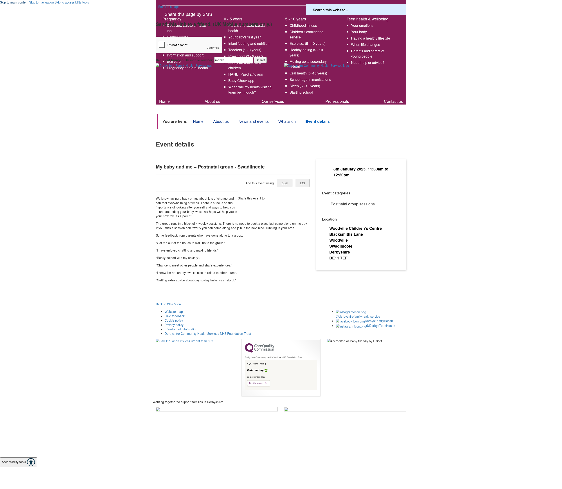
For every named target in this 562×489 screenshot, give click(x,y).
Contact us (393, 101)
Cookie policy (174, 320)
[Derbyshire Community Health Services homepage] (345, 79)
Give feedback (175, 316)
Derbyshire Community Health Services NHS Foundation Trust (208, 333)
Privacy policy (174, 324)
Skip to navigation (41, 2)
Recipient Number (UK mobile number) (184, 60)
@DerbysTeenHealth (380, 325)
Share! (260, 60)
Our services (273, 101)
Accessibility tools (14, 462)
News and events (253, 121)
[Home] (217, 76)
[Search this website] (399, 9)
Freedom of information (181, 329)
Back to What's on (168, 304)
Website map (174, 311)
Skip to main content (14, 2)
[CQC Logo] (259, 351)
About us (212, 101)
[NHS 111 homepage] (195, 351)
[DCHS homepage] (217, 432)
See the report (256, 383)
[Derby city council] (345, 424)
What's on (174, 95)
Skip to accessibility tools (72, 2)
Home (164, 101)
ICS (302, 183)
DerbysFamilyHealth (379, 321)
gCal (285, 183)
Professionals (337, 101)
